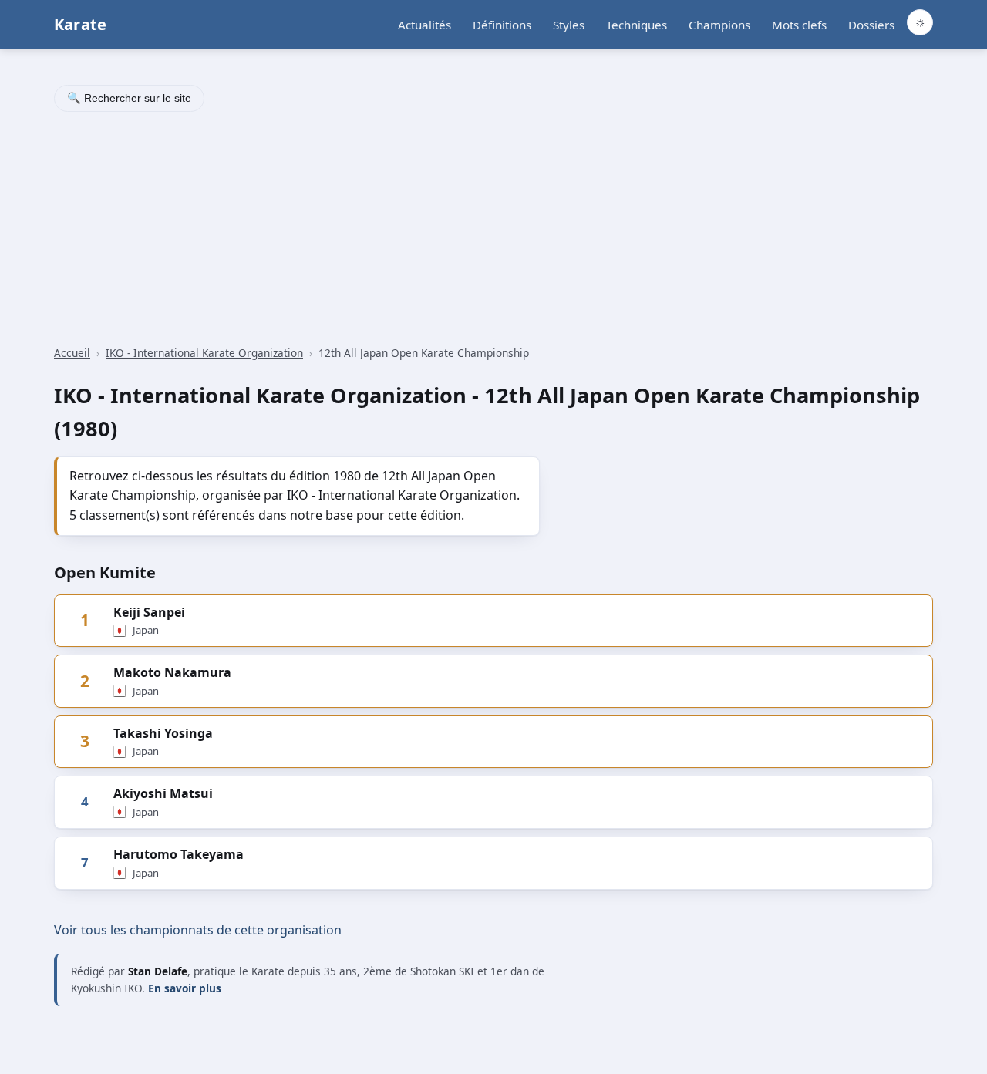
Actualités (424, 24)
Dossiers (871, 24)
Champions (719, 24)
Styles (568, 24)
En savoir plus (184, 988)
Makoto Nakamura (172, 672)
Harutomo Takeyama (178, 854)
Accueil (72, 352)
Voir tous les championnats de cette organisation (198, 929)
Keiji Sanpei (149, 612)
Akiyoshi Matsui (163, 793)
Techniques (636, 24)
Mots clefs (799, 24)
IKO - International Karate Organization (204, 352)
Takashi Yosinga (163, 733)
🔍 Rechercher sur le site (129, 98)
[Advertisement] (493, 230)
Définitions (502, 24)
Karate (80, 24)
